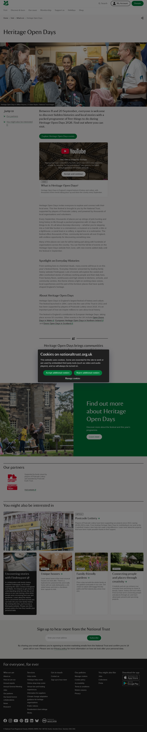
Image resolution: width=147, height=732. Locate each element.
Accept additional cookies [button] (57, 373)
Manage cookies (72, 378)
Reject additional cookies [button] (88, 373)
